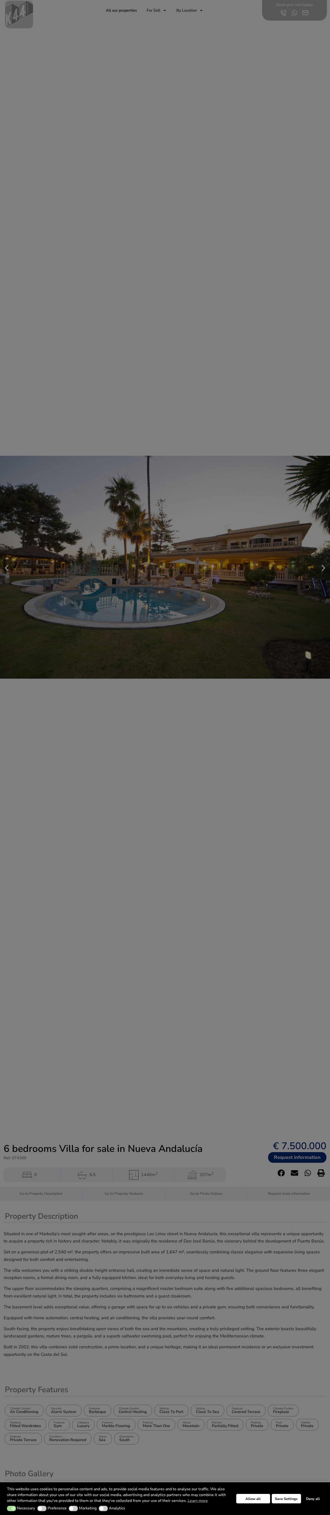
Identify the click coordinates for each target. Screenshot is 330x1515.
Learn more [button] (198, 1500)
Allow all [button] (253, 1498)
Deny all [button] (313, 1498)
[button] (11, 1508)
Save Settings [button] (286, 1498)
